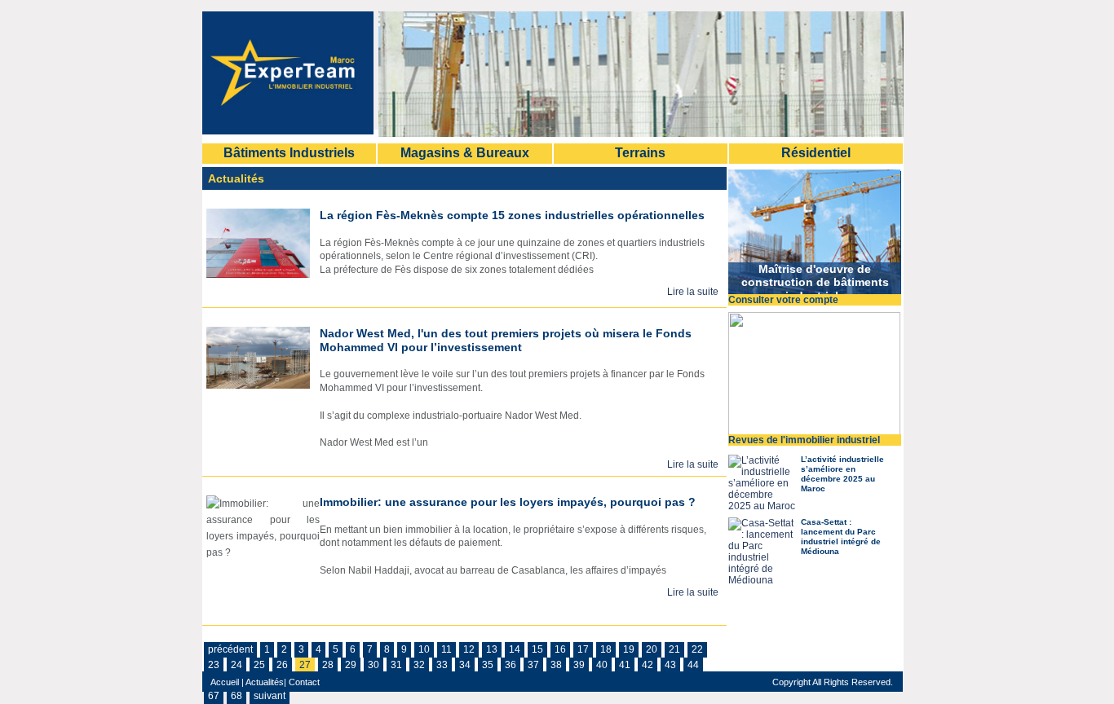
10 (424, 649)
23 (213, 665)
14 (514, 649)
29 (350, 665)
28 (328, 665)
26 (282, 665)
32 (419, 665)
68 (236, 696)
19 (628, 649)
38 (556, 665)
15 (537, 649)
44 (693, 665)
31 (396, 665)
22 (697, 649)
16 (560, 649)
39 (579, 665)
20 (651, 649)
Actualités (264, 682)
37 (533, 665)
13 (491, 649)
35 (487, 665)
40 (602, 665)
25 (259, 665)
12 (469, 649)
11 (446, 649)
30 (373, 665)
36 (510, 665)
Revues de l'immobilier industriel (804, 440)
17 (583, 649)
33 (442, 665)
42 (647, 665)
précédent (230, 649)
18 (606, 649)
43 (670, 665)
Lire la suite (692, 291)
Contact (303, 682)
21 (674, 649)
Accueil (224, 682)
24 (236, 665)
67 (213, 696)
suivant (269, 696)
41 (624, 665)
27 (305, 665)
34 (465, 665)
